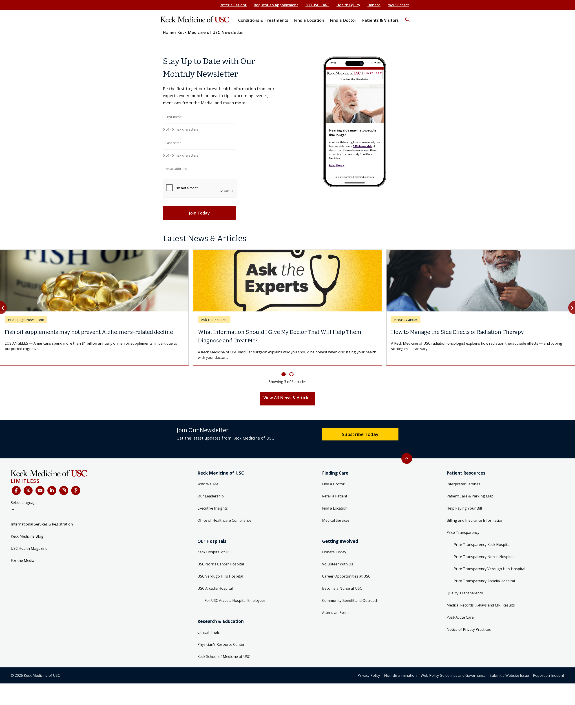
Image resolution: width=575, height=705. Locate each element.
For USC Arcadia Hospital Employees (235, 591)
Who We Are (207, 475)
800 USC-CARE (317, 4)
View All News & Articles (287, 389)
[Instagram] (63, 482)
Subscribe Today (360, 425)
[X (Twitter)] (28, 482)
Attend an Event (335, 604)
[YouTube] (40, 482)
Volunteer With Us (337, 555)
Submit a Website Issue (509, 666)
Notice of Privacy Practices (469, 620)
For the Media (22, 551)
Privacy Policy (369, 666)
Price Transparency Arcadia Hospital (484, 572)
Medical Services (335, 511)
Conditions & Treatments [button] (263, 20)
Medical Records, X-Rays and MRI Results (481, 596)
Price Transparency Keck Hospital (482, 535)
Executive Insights (212, 499)
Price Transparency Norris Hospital (483, 547)
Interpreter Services (463, 475)
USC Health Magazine (29, 539)
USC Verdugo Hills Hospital (220, 567)
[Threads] (75, 482)
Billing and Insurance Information (475, 511)
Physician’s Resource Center (221, 635)
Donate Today (334, 543)
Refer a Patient (233, 4)
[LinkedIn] (51, 482)
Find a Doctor (333, 475)
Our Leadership (210, 487)
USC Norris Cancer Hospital (220, 555)
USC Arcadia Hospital (215, 579)
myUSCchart (398, 4)
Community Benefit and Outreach (350, 591)
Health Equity (348, 4)
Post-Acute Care (460, 608)
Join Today (199, 213)
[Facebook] (16, 482)
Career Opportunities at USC (346, 567)
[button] (407, 17)
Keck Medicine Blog (27, 527)
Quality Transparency (465, 584)
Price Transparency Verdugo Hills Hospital (489, 560)
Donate (373, 4)
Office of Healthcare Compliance (224, 511)
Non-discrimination (400, 666)
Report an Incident (548, 666)
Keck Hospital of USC (215, 543)
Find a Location (334, 499)
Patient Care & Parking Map (470, 487)
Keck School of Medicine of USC (223, 647)
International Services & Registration (42, 515)
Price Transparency (463, 523)
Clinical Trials (208, 623)
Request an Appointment (276, 4)
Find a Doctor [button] (343, 20)
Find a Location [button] (309, 20)
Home (168, 32)
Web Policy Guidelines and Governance (453, 666)
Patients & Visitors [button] (380, 20)
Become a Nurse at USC (342, 579)
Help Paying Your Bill (464, 499)
